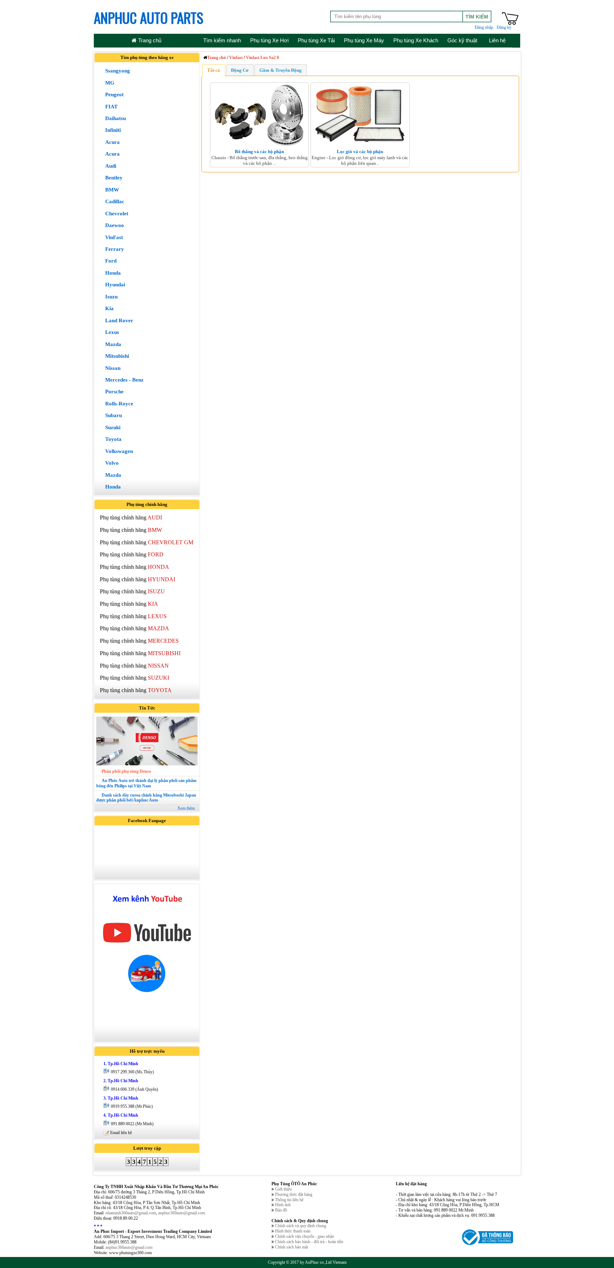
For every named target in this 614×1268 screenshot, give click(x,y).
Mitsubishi (117, 356)
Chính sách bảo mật (291, 1247)
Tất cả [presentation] (213, 70)
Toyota (113, 439)
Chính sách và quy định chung (300, 1225)
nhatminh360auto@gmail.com (131, 1212)
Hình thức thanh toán (293, 1231)
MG (109, 83)
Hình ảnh (283, 1204)
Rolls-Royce (119, 403)
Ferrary (114, 249)
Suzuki (112, 427)
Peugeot (114, 94)
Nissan (112, 368)
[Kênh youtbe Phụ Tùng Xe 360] (147, 944)
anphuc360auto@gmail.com (181, 1212)
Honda (113, 273)
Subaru (113, 415)
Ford (111, 261)
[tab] (213, 70)
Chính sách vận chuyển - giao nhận (304, 1236)
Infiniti (113, 130)
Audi (110, 166)
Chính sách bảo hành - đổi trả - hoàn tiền (309, 1241)
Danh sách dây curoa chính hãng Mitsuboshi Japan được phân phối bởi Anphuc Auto (146, 798)
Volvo (112, 463)
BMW (112, 190)
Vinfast (236, 57)
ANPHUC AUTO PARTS (148, 17)
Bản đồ (281, 1210)
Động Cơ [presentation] (239, 70)
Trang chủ (216, 57)
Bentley (114, 177)
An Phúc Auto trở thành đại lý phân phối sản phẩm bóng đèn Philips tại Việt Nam (146, 783)
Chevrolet (116, 213)
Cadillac (114, 201)
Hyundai (115, 284)
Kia (109, 308)
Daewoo (114, 225)
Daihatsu (115, 118)
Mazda (113, 344)
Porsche (114, 391)
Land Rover (119, 320)
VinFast (114, 237)
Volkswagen (119, 451)
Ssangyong (117, 71)
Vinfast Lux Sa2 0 (262, 57)
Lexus (112, 332)
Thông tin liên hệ (289, 1199)
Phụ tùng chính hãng (131, 517)
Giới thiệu (283, 1189)
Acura (112, 142)
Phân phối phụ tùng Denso (126, 771)
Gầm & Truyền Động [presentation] (280, 70)
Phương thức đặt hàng (293, 1194)
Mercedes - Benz (124, 380)
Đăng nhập (484, 27)
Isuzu (111, 297)
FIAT (111, 106)
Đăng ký (504, 27)
